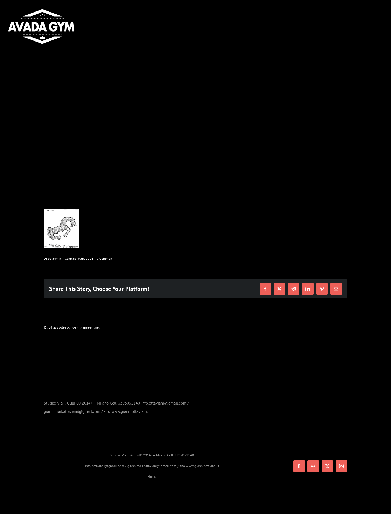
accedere (61, 327)
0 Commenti (105, 258)
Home (152, 476)
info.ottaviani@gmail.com (104, 466)
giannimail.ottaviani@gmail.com (152, 466)
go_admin (54, 258)
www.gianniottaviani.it (202, 466)
